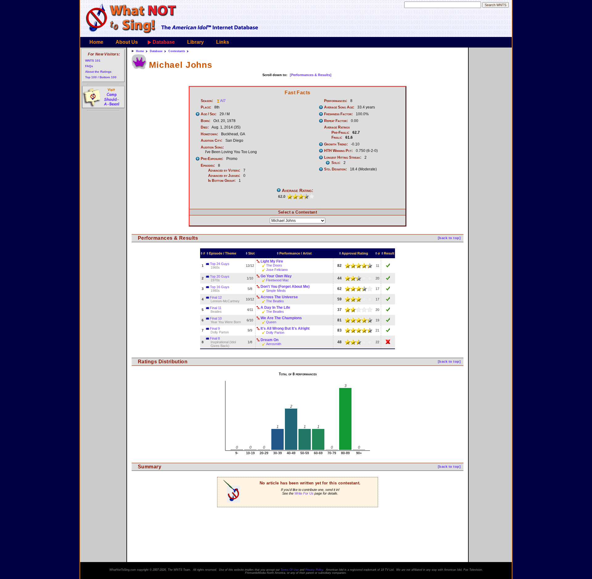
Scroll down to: (274, 75)
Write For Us (304, 493)
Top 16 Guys (219, 287)
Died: (205, 127)
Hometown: (209, 134)
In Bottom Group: (222, 180)
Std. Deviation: (335, 169)
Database (164, 42)
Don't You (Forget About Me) (285, 286)
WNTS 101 (93, 60)
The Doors (274, 265)
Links (222, 42)
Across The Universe (279, 297)
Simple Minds (276, 290)
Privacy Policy (314, 569)
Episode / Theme (222, 253)
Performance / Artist (295, 253)
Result (389, 253)
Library (195, 42)
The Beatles (275, 301)
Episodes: (208, 165)
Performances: (335, 101)
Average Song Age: (339, 107)
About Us (127, 42)
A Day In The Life (275, 307)
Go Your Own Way (276, 276)
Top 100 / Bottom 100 (101, 77)
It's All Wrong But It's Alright (285, 328)
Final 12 (216, 297)
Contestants (176, 51)
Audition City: (211, 140)
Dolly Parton (275, 332)
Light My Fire (272, 261)
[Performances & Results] (310, 75)
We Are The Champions (281, 318)
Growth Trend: (336, 144)
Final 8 (215, 338)
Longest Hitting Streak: (342, 157)
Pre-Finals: (340, 132)
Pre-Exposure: (212, 159)
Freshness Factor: (338, 114)
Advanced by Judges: (224, 175)
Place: (206, 107)
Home (96, 42)
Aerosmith (273, 344)
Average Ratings (337, 127)
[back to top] (449, 238)
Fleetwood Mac (277, 280)
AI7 (223, 101)
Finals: (336, 137)
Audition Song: (212, 147)
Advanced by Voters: (224, 170)
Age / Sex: (208, 114)
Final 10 (216, 318)
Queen (271, 322)
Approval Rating (355, 253)
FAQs (89, 66)
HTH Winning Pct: (338, 151)
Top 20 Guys (219, 276)
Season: (207, 101)
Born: (205, 121)
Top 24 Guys (219, 264)
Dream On (269, 340)
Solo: (335, 163)
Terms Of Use (290, 569)
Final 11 (215, 308)
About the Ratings (98, 71)
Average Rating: (297, 190)
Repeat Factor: (336, 121)
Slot (251, 253)
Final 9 (215, 328)
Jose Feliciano (277, 269)
